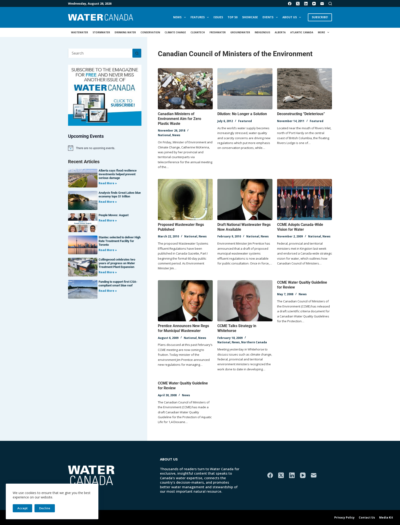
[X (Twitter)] (298, 3)
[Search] (330, 3)
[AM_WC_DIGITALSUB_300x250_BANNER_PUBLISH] (104, 94)
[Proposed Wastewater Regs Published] (185, 199)
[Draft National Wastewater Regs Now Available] (244, 199)
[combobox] (100, 53)
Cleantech (198, 32)
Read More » (108, 183)
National (164, 135)
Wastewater (79, 32)
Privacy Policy (344, 517)
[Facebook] (289, 3)
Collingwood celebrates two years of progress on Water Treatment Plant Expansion (117, 263)
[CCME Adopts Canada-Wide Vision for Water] (304, 199)
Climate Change (175, 32)
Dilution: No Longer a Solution (242, 114)
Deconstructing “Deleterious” (301, 114)
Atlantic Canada (301, 32)
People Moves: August (113, 215)
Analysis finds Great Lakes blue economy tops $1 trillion (120, 194)
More (321, 32)
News (177, 17)
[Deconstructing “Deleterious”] (304, 88)
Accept (22, 508)
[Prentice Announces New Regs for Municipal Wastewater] (185, 300)
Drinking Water (125, 32)
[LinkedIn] (306, 3)
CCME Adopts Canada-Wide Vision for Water (300, 227)
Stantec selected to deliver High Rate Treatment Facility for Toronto (120, 241)
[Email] (322, 3)
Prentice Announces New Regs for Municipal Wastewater (183, 328)
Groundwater (240, 32)
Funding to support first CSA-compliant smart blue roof (118, 283)
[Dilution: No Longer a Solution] (244, 88)
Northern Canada (254, 342)
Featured (245, 121)
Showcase (250, 17)
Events (267, 17)
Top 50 (233, 17)
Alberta (280, 32)
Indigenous (262, 32)
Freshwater (217, 32)
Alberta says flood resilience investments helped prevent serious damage (118, 174)
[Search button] (136, 53)
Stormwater (101, 32)
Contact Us (367, 517)
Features (198, 17)
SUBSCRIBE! (320, 17)
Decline (44, 508)
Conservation (150, 32)
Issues (218, 17)
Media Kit (386, 517)
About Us (289, 17)
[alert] (104, 148)
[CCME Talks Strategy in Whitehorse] (244, 300)
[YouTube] (314, 3)
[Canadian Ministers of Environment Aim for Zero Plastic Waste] (185, 88)
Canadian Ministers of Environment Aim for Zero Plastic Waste (179, 119)
